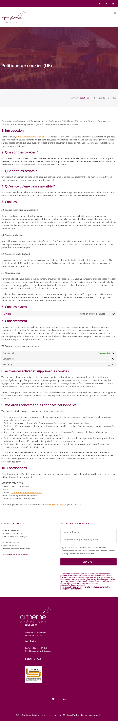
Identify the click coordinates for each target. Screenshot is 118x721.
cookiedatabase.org (58, 504)
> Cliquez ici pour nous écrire (14, 554)
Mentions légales (71, 715)
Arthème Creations (80, 98)
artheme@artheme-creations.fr (73, 585)
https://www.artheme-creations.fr (31, 136)
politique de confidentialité (71, 589)
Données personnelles (91, 715)
